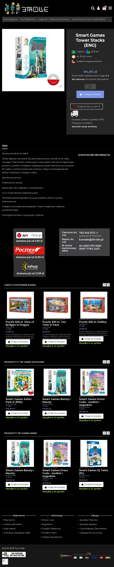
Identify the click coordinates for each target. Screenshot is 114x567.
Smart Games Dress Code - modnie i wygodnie (92, 402)
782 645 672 (87, 232)
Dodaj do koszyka (92, 94)
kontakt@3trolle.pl (91, 239)
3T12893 (82, 326)
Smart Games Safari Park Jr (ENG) (18, 400)
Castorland (10, 327)
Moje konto (9, 520)
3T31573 (82, 409)
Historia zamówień (13, 524)
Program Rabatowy (51, 528)
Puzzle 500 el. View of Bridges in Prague (20, 323)
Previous (104, 284)
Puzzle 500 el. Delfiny (93, 321)
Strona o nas (48, 520)
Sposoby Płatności (89, 520)
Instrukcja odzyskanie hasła (17, 533)
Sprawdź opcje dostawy (84, 126)
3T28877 (9, 406)
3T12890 (45, 329)
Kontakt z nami (49, 533)
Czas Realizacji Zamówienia (93, 528)
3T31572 (45, 406)
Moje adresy (10, 528)
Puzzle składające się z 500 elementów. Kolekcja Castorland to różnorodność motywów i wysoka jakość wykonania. (20, 336)
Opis (5, 145)
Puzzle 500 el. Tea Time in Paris (54, 323)
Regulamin (47, 524)
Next (108, 284)
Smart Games (11, 404)
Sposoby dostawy (88, 524)
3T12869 (9, 329)
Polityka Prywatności (52, 537)
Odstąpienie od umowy (91, 533)
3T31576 (82, 477)
